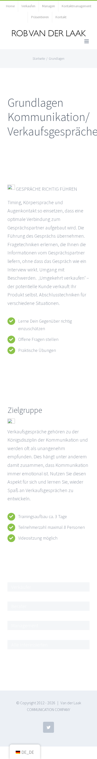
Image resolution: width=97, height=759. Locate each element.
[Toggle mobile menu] (87, 41)
